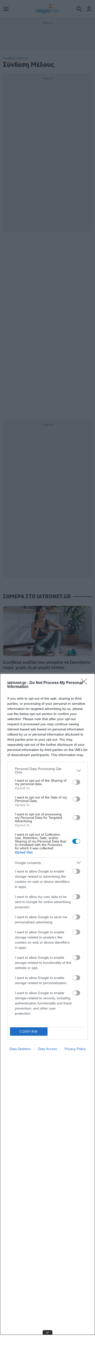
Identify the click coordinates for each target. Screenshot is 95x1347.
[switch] (76, 782)
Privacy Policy (75, 1049)
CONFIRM (29, 1031)
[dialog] (47, 1010)
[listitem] (47, 770)
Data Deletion (20, 1049)
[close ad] (47, 1332)
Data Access (47, 1049)
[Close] (85, 683)
